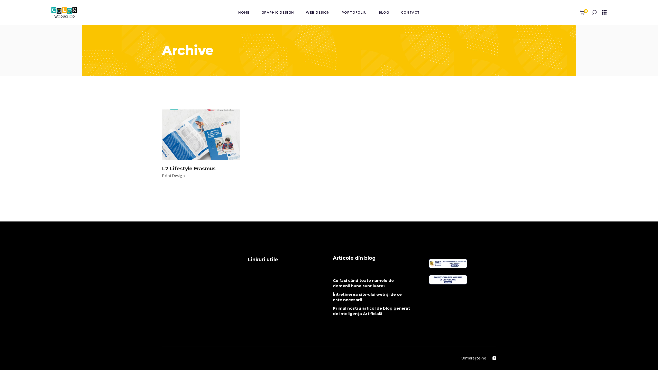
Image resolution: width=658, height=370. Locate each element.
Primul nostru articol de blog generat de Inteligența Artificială (371, 311)
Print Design (173, 175)
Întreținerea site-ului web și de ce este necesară (367, 297)
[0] (582, 12)
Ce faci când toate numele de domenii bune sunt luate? (363, 283)
